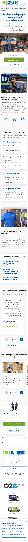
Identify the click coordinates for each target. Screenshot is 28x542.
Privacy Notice (15, 536)
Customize (14, 539)
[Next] (21, 339)
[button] (25, 3)
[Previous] (6, 339)
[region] (14, 530)
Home (3, 8)
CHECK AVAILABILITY (14, 424)
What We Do (9, 8)
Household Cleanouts (20, 8)
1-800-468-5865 (15, 64)
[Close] (26, 521)
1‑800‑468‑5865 (14, 431)
